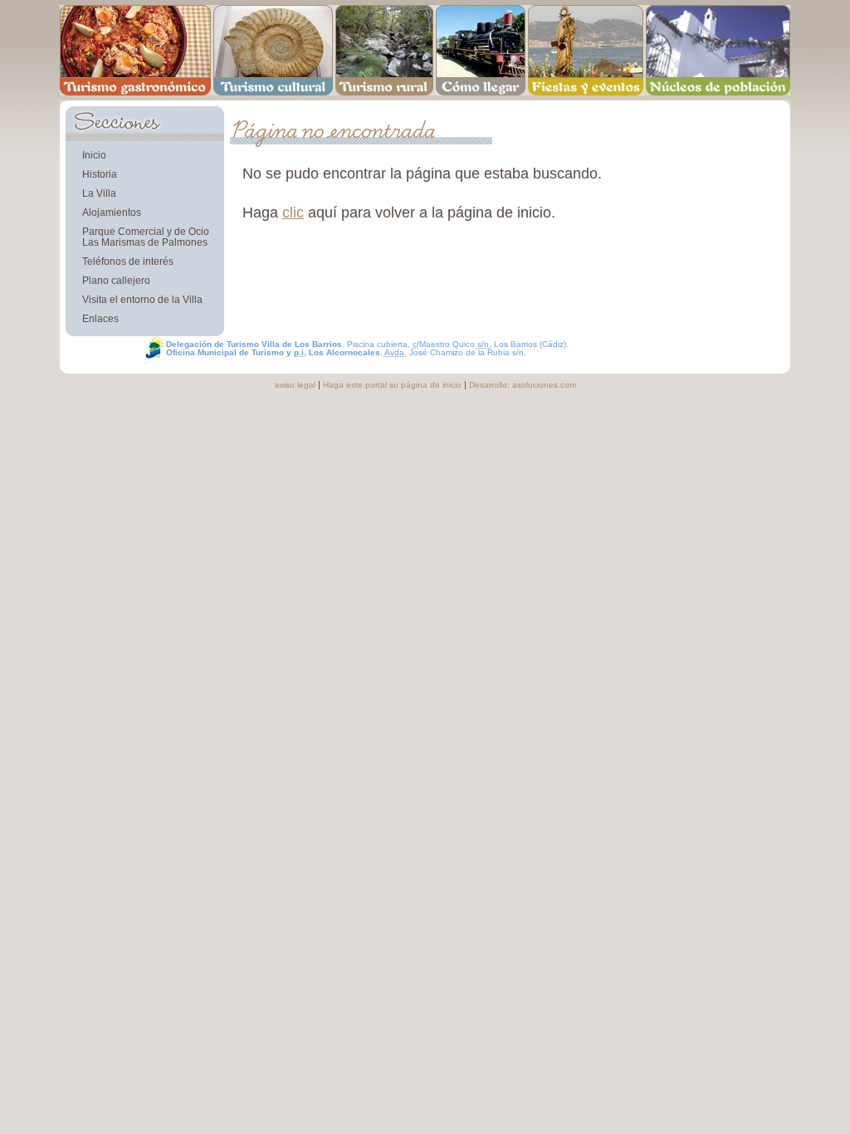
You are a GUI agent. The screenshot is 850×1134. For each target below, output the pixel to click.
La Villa (99, 193)
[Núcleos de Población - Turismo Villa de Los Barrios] (718, 50)
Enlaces (100, 318)
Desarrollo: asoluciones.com (522, 384)
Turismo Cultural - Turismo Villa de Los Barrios (272, 50)
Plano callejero (116, 280)
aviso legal (295, 384)
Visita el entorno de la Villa (142, 299)
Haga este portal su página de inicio (392, 384)
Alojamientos (111, 212)
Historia (99, 174)
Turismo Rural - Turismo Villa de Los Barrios (384, 50)
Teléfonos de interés (127, 261)
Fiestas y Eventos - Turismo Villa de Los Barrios (585, 50)
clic (293, 212)
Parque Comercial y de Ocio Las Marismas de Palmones (145, 236)
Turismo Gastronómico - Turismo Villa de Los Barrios (135, 50)
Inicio (94, 154)
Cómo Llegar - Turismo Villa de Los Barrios (480, 50)
